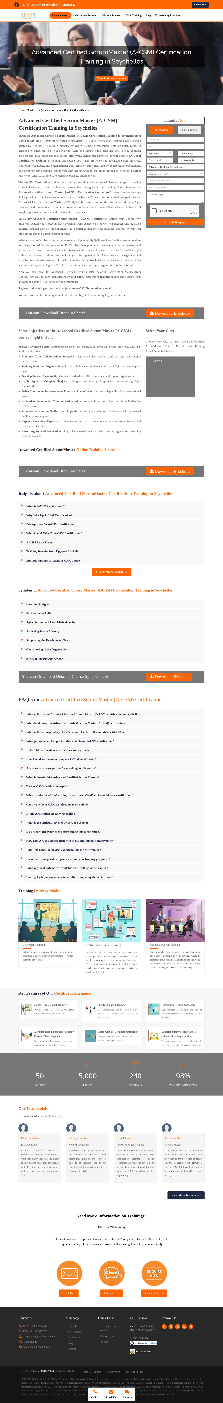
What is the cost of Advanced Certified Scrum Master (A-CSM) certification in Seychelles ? (84, 714)
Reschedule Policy (134, 1372)
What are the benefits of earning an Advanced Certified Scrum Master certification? (79, 795)
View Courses (75, 1331)
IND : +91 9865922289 (35, 1331)
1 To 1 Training (133, 15)
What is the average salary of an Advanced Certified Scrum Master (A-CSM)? (75, 732)
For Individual (160, 129)
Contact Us (74, 1348)
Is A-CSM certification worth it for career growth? (58, 750)
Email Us (68, 1293)
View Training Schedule (111, 78)
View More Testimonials (186, 1195)
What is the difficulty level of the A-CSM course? (57, 822)
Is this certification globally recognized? (51, 813)
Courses (45, 110)
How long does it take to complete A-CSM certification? (61, 759)
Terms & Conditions (91, 1372)
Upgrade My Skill (46, 1371)
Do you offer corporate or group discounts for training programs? (68, 859)
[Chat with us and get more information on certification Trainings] (111, 1272)
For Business (189, 129)
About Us (73, 1326)
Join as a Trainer (110, 15)
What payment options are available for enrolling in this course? (67, 867)
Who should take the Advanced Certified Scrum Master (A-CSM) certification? (76, 723)
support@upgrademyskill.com (39, 1336)
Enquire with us (153, 1293)
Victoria (157, 360)
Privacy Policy (113, 1372)
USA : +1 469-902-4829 (35, 1326)
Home (21, 110)
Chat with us (111, 1293)
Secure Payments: (139, 1338)
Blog (148, 15)
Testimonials (74, 1337)
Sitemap (104, 1341)
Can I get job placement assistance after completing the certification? (70, 877)
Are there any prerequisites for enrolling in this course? (61, 768)
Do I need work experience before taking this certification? (63, 831)
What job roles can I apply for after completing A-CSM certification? (70, 741)
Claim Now (200, 4)
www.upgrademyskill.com (36, 1347)
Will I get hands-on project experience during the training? (63, 849)
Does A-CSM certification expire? (47, 786)
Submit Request (175, 222)
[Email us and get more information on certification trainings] (69, 1272)
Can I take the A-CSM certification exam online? (57, 804)
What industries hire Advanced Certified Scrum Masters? (62, 777)
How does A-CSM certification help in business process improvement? (70, 840)
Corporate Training (86, 15)
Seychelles (33, 110)
